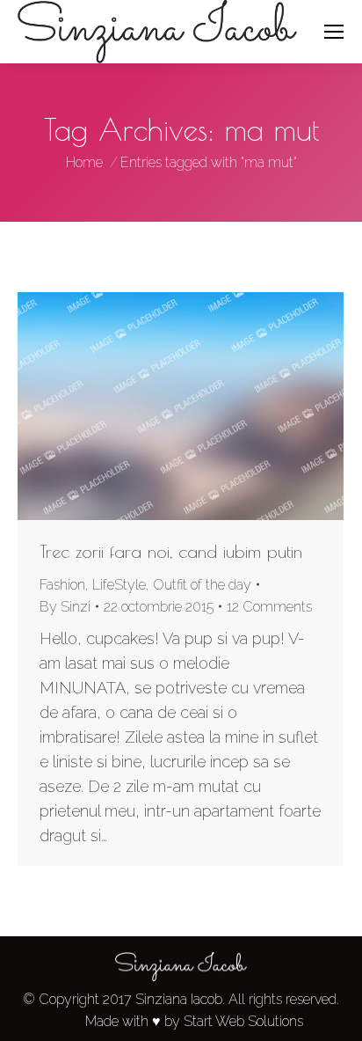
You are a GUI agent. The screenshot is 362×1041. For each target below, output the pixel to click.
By (65, 606)
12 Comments (269, 606)
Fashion (62, 584)
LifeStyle (119, 584)
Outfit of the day (202, 584)
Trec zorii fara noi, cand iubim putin (171, 551)
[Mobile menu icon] (333, 31)
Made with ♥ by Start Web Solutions (194, 1021)
